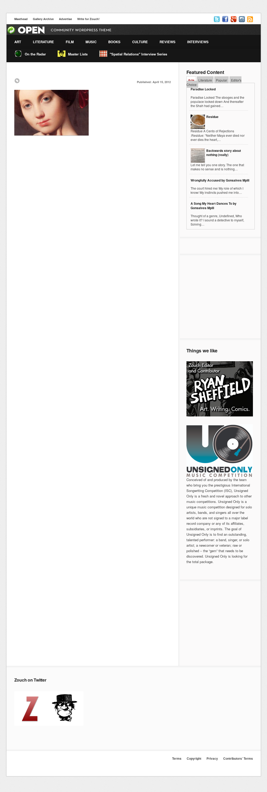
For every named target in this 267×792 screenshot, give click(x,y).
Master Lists (78, 54)
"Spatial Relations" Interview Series (138, 54)
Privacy (212, 758)
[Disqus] (92, 216)
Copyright (194, 758)
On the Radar (35, 54)
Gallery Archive (43, 19)
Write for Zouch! (88, 19)
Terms (176, 758)
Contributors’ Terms (238, 758)
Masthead (21, 19)
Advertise (65, 19)
